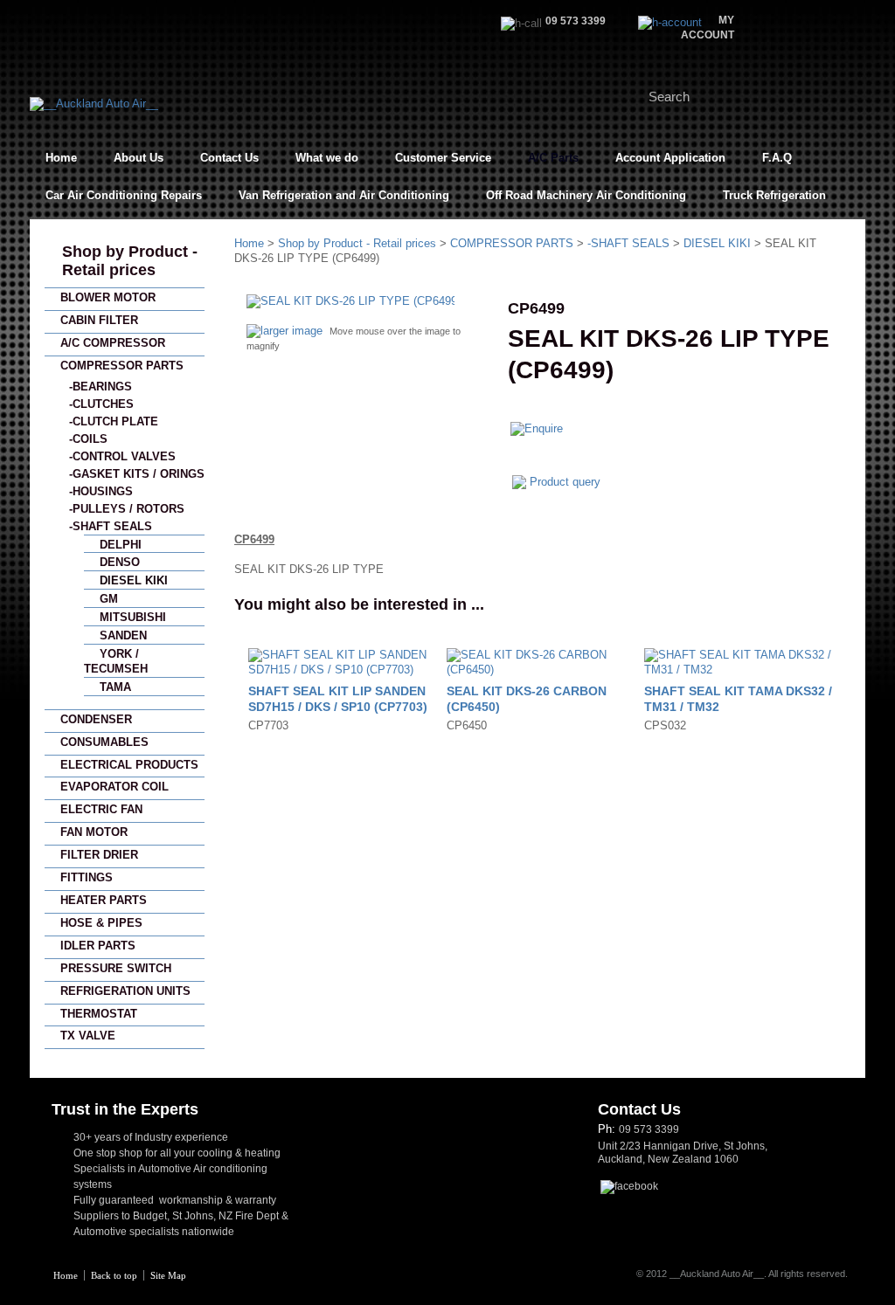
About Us (138, 157)
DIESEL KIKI (134, 580)
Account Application (670, 157)
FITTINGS (86, 877)
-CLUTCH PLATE (113, 421)
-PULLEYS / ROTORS (126, 508)
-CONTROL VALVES (122, 456)
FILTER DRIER (99, 854)
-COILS (88, 438)
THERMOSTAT (98, 1013)
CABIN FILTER (99, 320)
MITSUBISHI (133, 617)
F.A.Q (777, 157)
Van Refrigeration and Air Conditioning (344, 195)
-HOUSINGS (101, 491)
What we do (326, 157)
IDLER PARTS (97, 945)
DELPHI (121, 544)
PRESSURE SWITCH (115, 968)
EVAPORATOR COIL (114, 786)
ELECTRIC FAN (101, 809)
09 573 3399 (649, 1129)
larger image (291, 330)
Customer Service (443, 157)
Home (61, 157)
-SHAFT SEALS (110, 526)
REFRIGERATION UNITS (125, 991)
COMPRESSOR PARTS (122, 365)
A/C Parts (553, 157)
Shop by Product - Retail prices (130, 261)
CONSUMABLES (104, 742)
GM (109, 598)
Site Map (168, 1275)
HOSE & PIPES (101, 922)
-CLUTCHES (101, 404)
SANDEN (123, 635)
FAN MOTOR (94, 832)
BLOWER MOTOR (108, 297)
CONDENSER (96, 719)
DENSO (120, 562)
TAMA (115, 687)
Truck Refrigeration (774, 195)
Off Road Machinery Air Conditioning (586, 195)
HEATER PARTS (103, 900)
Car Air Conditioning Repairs (123, 195)
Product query (565, 481)
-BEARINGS (100, 386)
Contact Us (229, 157)
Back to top (114, 1275)
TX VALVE (87, 1035)
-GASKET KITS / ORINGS (137, 473)
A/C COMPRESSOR (112, 342)
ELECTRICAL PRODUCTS (129, 764)
